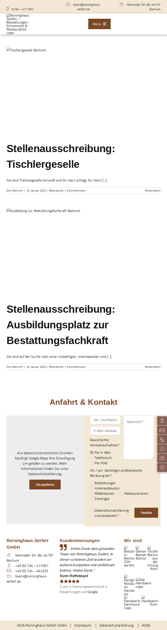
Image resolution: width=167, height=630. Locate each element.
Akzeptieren (45, 484)
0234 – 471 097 (22, 9)
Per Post (101, 462)
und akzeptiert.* (112, 513)
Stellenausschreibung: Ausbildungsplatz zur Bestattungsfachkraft (61, 324)
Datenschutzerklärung (112, 510)
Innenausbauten (107, 488)
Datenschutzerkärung (44, 473)
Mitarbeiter (56, 190)
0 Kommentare (76, 190)
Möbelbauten (105, 493)
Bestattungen (105, 483)
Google (92, 591)
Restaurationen (136, 493)
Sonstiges (102, 498)
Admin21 (17, 190)
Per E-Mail (103, 452)
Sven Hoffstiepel (74, 576)
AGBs (146, 625)
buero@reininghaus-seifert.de (86, 6)
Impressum (82, 625)
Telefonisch (103, 457)
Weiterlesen (152, 190)
